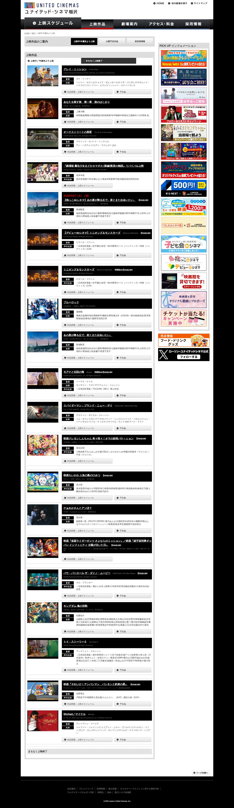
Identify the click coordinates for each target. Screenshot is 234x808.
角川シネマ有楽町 (123, 792)
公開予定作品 (112, 41)
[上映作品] (97, 24)
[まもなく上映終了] (108, 62)
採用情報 (101, 789)
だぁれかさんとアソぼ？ (78, 508)
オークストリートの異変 (78, 131)
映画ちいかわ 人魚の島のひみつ (82, 475)
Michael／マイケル (75, 714)
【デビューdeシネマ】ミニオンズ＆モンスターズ (92, 232)
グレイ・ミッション (75, 69)
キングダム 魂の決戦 (75, 605)
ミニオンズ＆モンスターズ (79, 269)
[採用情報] (194, 24)
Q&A (109, 792)
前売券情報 (140, 41)
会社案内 (71, 789)
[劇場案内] (129, 24)
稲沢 (33, 33)
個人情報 (112, 789)
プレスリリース (86, 789)
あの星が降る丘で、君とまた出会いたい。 (88, 335)
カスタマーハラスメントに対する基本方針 (139, 789)
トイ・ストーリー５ (75, 641)
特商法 (100, 792)
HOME (27, 33)
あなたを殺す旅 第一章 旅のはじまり (87, 101)
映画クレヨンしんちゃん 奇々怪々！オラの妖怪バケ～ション (99, 438)
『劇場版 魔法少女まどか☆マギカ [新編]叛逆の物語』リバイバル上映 (104, 165)
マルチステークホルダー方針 (80, 792)
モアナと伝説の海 (74, 371)
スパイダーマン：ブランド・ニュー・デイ (88, 405)
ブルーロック (71, 302)
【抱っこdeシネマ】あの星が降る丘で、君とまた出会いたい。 (100, 199)
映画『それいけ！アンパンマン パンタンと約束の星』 (96, 684)
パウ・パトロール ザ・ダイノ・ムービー (87, 573)
